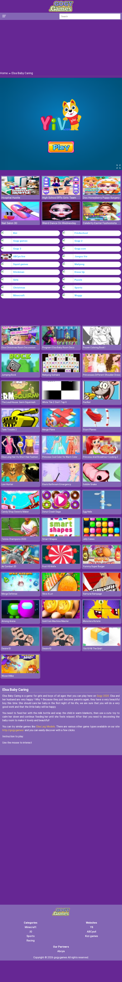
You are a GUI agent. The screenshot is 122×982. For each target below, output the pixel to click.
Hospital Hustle (11, 197)
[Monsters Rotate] (101, 617)
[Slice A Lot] (61, 590)
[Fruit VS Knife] (61, 562)
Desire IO (6, 648)
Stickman (18, 272)
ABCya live (19, 256)
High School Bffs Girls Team (59, 197)
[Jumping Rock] (20, 371)
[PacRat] (101, 398)
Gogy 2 (78, 240)
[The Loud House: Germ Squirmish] (20, 398)
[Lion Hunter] (20, 480)
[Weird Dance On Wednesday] (61, 219)
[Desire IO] (20, 644)
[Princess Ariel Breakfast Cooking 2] (101, 453)
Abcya (61, 951)
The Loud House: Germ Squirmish (18, 402)
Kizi (15, 233)
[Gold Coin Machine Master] (61, 617)
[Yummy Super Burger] (101, 562)
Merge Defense (9, 594)
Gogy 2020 (103, 695)
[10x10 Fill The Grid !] (101, 644)
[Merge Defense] (20, 590)
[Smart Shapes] (61, 535)
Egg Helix (87, 511)
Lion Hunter (7, 484)
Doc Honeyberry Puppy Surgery (101, 197)
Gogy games (20, 240)
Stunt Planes (89, 429)
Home (4, 73)
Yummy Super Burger (94, 566)
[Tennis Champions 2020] (20, 535)
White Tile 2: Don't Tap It (54, 402)
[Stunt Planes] (101, 426)
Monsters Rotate (92, 621)
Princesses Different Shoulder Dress (101, 375)
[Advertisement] (61, 45)
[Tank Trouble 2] (20, 426)
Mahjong (79, 264)
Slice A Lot (47, 594)
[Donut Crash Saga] (61, 508)
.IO (30, 931)
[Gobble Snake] (101, 480)
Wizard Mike (8, 676)
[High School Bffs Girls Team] (61, 194)
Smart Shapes (49, 539)
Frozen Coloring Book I (94, 347)
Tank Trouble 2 (9, 429)
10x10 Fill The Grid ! (92, 648)
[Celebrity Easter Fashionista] (101, 219)
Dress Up (80, 272)
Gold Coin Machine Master (55, 621)
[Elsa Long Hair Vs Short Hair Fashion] (20, 453)
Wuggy (78, 295)
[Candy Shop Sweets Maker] (20, 508)
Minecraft (19, 295)
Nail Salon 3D (9, 223)
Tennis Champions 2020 (14, 539)
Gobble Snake (90, 484)
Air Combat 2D (9, 566)
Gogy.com (80, 248)
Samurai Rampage (92, 594)
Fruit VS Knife (49, 566)
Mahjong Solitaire (51, 375)
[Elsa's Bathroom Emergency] (61, 480)
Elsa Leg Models (45, 726)
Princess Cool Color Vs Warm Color (59, 457)
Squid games (20, 264)
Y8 (91, 927)
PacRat (87, 402)
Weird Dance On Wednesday (59, 223)
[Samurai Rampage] (101, 590)
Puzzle (78, 279)
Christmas (19, 287)
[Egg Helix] (101, 508)
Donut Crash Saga (51, 511)
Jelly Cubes (89, 539)
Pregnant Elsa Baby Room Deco (58, 347)
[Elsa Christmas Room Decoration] (20, 343)
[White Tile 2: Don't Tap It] (61, 398)
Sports (78, 287)
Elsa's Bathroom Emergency (56, 484)
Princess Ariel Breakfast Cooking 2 (100, 457)
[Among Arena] (20, 617)
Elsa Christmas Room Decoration (18, 347)
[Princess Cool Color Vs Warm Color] (61, 453)
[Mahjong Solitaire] (61, 371)
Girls (15, 279)
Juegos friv (81, 256)
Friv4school (81, 233)
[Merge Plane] (61, 426)
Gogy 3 (17, 248)
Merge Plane (48, 429)
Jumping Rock (9, 375)
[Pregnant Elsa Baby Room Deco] (61, 343)
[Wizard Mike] (20, 672)
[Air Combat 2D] (20, 562)
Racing (31, 940)
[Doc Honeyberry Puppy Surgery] (101, 194)
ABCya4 (91, 931)
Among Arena (8, 621)
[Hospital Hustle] (20, 194)
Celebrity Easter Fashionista (100, 223)
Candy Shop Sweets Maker (15, 511)
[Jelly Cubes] (101, 535)
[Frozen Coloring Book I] (101, 343)
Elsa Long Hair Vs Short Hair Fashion (20, 457)
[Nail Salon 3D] (20, 219)
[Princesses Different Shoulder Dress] (101, 371)
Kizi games (91, 936)
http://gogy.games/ (13, 730)
